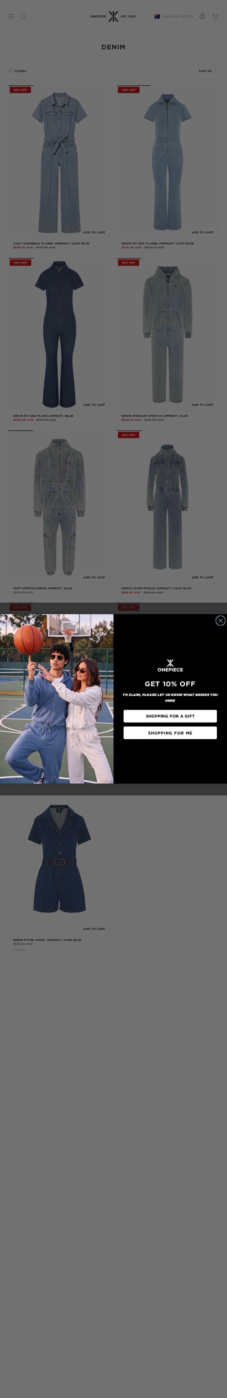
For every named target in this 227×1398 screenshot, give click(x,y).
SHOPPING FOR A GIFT (170, 716)
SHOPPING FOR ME (170, 733)
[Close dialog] (220, 620)
